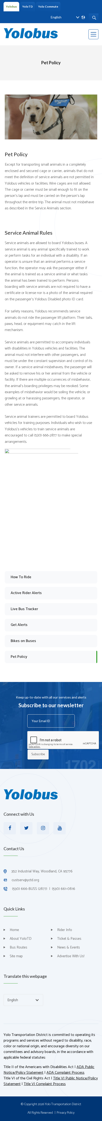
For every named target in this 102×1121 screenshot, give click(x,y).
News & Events (68, 947)
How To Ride (21, 577)
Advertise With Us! (70, 956)
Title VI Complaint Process (45, 1084)
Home (14, 930)
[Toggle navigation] (93, 34)
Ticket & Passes (69, 939)
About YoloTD (21, 939)
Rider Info (64, 930)
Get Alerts (19, 625)
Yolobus (11, 6)
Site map (16, 956)
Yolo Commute (48, 6)
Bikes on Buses (23, 641)
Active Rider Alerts (26, 593)
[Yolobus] (31, 33)
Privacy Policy (65, 1113)
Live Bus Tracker (24, 609)
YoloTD (27, 6)
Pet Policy (19, 657)
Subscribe (38, 754)
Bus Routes (18, 947)
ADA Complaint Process (65, 1072)
